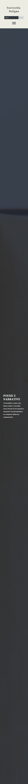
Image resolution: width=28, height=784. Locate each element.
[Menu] (14, 23)
